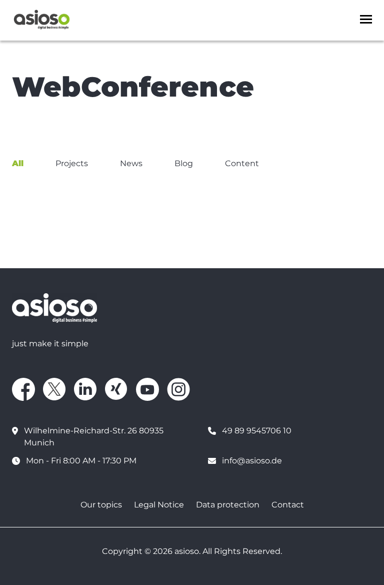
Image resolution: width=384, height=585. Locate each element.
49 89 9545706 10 (257, 430)
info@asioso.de (252, 460)
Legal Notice (159, 504)
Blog (183, 163)
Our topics (101, 504)
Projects (72, 163)
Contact (288, 504)
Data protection (228, 504)
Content (242, 163)
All (18, 163)
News (131, 163)
